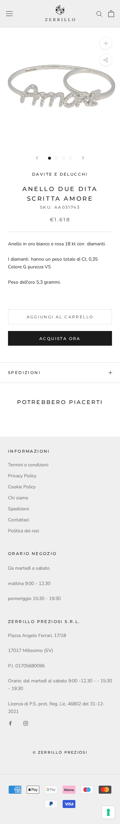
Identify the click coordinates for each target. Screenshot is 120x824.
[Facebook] (10, 723)
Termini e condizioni (28, 465)
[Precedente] (37, 157)
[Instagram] (25, 723)
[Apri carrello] (111, 13)
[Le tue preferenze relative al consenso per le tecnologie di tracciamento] (108, 812)
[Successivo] (83, 157)
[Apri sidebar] (9, 13)
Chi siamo (18, 498)
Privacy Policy (22, 476)
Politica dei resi (23, 531)
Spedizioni (24, 372)
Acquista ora (60, 338)
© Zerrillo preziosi (60, 752)
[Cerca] (99, 13)
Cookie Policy (22, 487)
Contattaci (18, 520)
